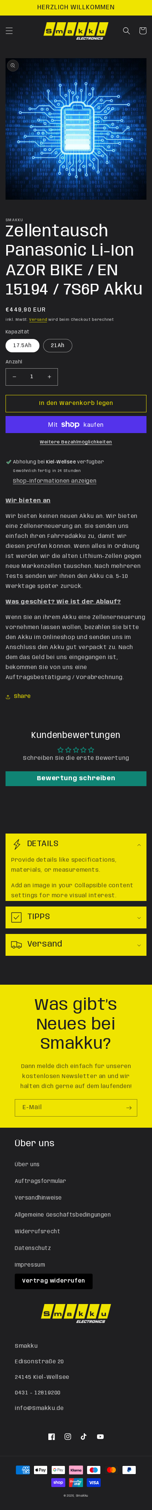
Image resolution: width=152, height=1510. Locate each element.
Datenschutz (33, 1248)
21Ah (58, 345)
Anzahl (14, 362)
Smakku (82, 1495)
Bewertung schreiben (76, 778)
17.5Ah (22, 345)
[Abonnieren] (129, 1108)
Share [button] (22, 696)
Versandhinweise (38, 1198)
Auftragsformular (40, 1181)
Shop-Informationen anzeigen (54, 481)
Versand (38, 320)
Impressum (30, 1265)
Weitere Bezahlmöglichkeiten (76, 442)
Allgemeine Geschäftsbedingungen (63, 1215)
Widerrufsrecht (37, 1231)
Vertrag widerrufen (53, 1281)
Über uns (27, 1164)
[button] (9, 31)
